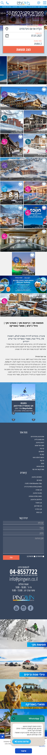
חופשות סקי (14, 7)
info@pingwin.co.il (23, 578)
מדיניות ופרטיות (40, 466)
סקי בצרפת (39, 512)
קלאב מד (42, 455)
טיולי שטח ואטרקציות (23, 7)
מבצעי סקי (39, 480)
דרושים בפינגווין (40, 443)
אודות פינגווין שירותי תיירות (37, 437)
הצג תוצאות (23, 49)
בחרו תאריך (38, 33)
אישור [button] (23, 750)
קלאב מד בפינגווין (37, 493)
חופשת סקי (41, 452)
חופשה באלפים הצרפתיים (35, 496)
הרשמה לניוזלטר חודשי (38, 457)
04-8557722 (23, 571)
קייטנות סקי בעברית (32, 7)
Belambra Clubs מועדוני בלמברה (33, 483)
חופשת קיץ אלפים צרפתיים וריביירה (33, 487)
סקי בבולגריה (38, 509)
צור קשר (42, 460)
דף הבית (42, 449)
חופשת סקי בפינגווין (37, 477)
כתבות (42, 463)
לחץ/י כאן (42, 746)
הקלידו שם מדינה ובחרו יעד (34, 26)
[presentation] (46, 85)
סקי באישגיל (39, 503)
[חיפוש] (2, 3)
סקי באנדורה (39, 490)
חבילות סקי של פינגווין (36, 500)
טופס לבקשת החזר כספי (38, 469)
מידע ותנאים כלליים (39, 440)
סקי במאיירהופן (38, 506)
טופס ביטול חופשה (39, 446)
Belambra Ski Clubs (6, 7)
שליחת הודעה (23, 741)
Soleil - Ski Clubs (41, 7)
